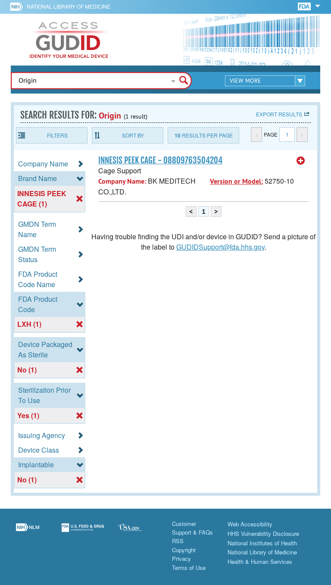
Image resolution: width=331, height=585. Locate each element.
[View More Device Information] (301, 160)
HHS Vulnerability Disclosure (263, 533)
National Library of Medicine (68, 6)
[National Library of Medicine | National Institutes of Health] (27, 532)
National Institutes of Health (262, 543)
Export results (279, 114)
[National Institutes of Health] (18, 6)
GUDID (69, 40)
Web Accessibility (250, 524)
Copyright (184, 550)
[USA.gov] (138, 532)
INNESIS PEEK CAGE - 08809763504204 (160, 160)
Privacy (181, 558)
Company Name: (122, 181)
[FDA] (305, 5)
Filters (57, 135)
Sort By (133, 135)
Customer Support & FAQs (192, 527)
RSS (178, 541)
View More (245, 80)
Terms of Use (189, 567)
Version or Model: (236, 181)
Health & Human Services (260, 561)
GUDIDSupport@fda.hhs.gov (220, 247)
